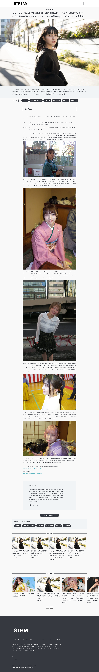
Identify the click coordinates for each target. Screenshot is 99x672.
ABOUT (14, 665)
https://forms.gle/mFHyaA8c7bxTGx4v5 (32, 468)
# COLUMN (47, 100)
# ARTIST (24, 100)
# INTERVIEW (56, 100)
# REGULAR (74, 100)
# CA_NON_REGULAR (36, 100)
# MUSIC (65, 100)
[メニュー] (86, 3)
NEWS (35, 665)
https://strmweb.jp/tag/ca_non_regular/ (32, 473)
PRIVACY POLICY (22, 665)
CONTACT (30, 665)
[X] (81, 3)
